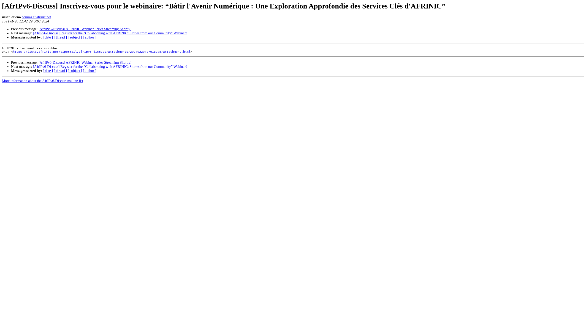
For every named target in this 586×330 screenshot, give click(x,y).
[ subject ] (75, 37)
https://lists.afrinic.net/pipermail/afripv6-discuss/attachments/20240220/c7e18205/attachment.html (101, 51)
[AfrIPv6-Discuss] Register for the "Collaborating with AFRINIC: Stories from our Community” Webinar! (110, 33)
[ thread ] (60, 37)
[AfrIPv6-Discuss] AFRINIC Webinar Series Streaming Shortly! (84, 29)
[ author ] (89, 37)
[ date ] (48, 37)
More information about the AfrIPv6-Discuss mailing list (42, 81)
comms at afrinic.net (36, 17)
